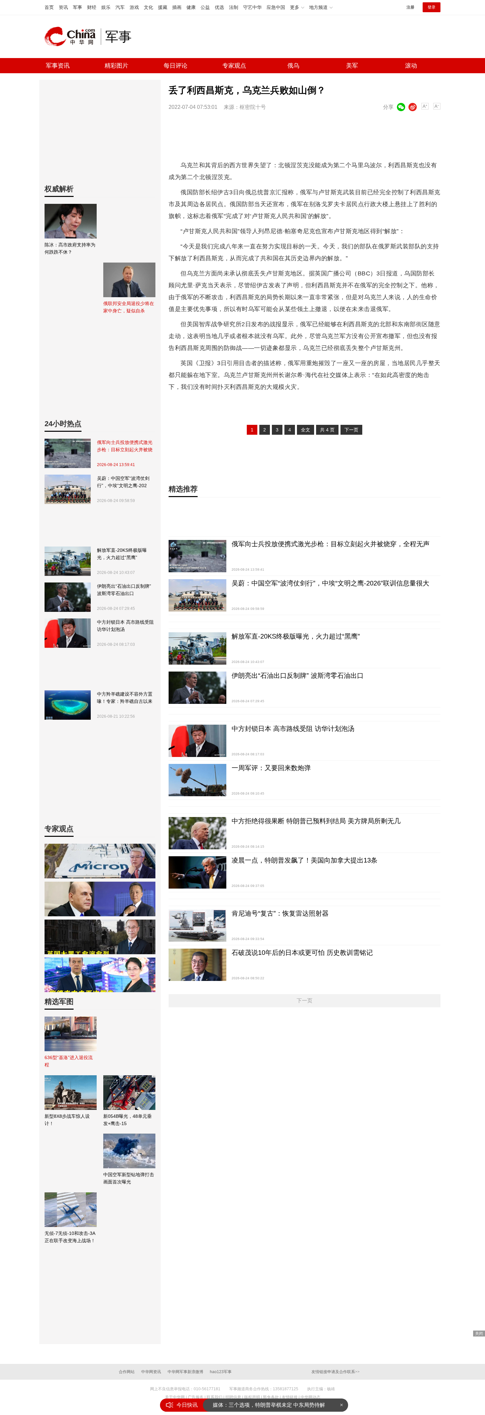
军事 (77, 7)
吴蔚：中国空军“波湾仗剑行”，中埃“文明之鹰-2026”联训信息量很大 (123, 482)
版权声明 (252, 1397)
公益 (205, 7)
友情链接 (290, 1397)
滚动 (411, 65)
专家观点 (234, 65)
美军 (352, 65)
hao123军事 (221, 1371)
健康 (191, 7)
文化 (148, 7)
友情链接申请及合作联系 (335, 1371)
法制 (233, 7)
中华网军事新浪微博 (185, 1371)
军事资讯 (58, 65)
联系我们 (214, 1397)
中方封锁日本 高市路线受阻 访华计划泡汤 (125, 625)
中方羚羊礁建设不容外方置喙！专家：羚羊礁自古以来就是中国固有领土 (124, 698)
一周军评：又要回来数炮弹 (271, 767)
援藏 (162, 7)
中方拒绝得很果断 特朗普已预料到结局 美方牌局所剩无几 (316, 821)
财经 (91, 7)
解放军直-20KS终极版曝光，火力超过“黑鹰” (122, 554)
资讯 (63, 7)
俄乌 (293, 65)
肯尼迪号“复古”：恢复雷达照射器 (280, 913)
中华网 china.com (73, 36)
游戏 (134, 7)
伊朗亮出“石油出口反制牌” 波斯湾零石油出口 (124, 589)
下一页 (351, 429)
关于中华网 (175, 1397)
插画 (176, 7)
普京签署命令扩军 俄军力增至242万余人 (260, 1407)
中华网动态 (310, 1397)
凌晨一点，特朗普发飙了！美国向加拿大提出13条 (304, 860)
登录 (432, 7)
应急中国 (276, 7)
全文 (305, 429)
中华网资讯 (151, 1371)
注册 (410, 7)
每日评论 (175, 65)
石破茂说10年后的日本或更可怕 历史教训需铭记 (302, 952)
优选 (219, 7)
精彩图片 (116, 65)
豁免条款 (271, 1397)
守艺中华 (252, 7)
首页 (49, 7)
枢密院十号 (253, 107)
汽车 (120, 7)
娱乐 (106, 7)
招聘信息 (233, 1397)
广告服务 (196, 1397)
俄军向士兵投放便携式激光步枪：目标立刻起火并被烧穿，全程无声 (124, 446)
